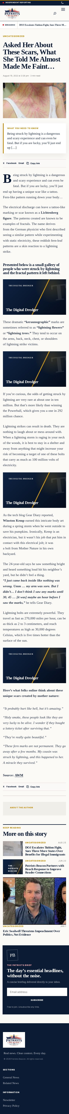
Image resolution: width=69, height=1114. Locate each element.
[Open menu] (63, 13)
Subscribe (37, 1000)
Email (21, 163)
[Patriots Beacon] (12, 13)
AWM (19, 775)
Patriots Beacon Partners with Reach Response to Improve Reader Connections (44, 869)
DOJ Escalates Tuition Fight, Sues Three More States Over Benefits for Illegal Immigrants (42, 25)
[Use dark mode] (62, 3)
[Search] (55, 13)
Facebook (11, 163)
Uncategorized (14, 36)
